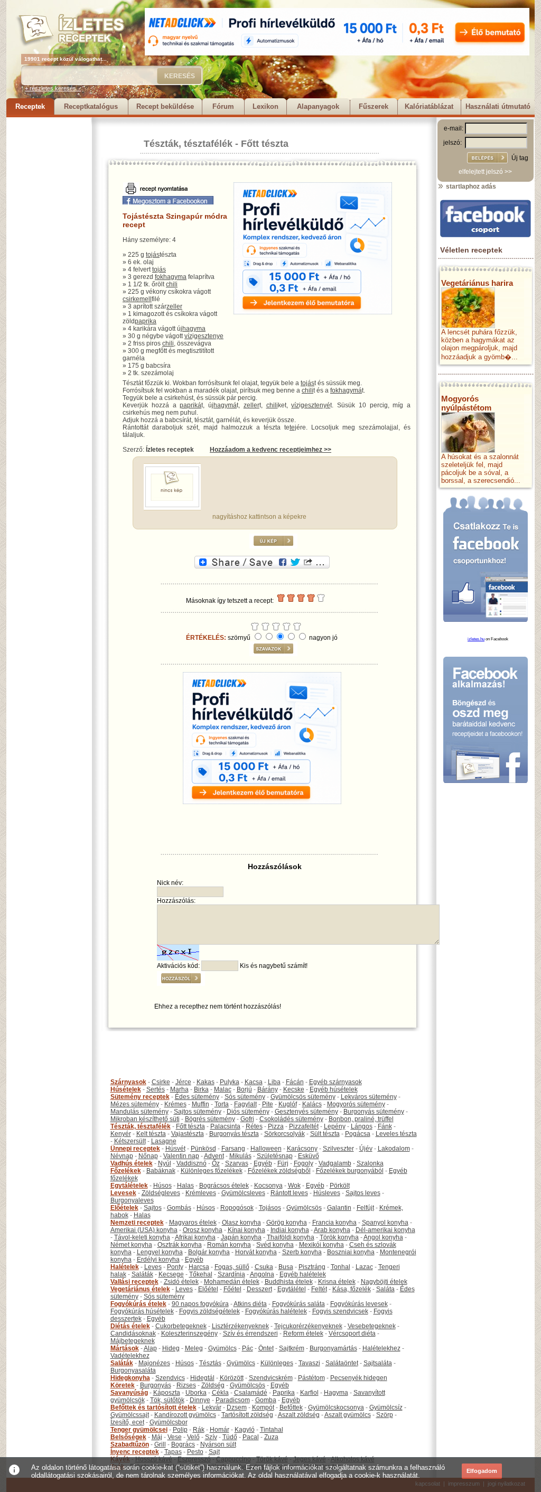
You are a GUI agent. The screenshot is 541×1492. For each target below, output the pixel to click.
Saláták (142, 1274)
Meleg (194, 1348)
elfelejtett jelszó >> (485, 171)
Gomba (265, 1400)
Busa (285, 1267)
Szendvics (170, 1378)
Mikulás (240, 1156)
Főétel (232, 1289)
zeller (174, 306)
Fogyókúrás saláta (298, 1304)
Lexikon (265, 106)
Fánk (385, 1126)
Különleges (276, 1363)
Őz (216, 1163)
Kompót (263, 1407)
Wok (294, 1185)
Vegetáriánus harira (477, 282)
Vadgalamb (335, 1163)
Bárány (267, 1089)
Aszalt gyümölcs (347, 1415)
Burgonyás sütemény (373, 1111)
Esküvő (308, 1156)
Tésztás (210, 1363)
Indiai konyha (289, 1230)
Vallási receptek (134, 1281)
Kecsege (171, 1274)
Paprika (284, 1392)
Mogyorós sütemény (356, 1104)
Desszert (259, 1289)
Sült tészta (325, 1133)
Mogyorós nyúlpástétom (466, 403)
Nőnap (148, 1156)
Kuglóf (287, 1104)
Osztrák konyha (179, 1244)
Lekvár (211, 1407)
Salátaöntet (341, 1363)
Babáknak (160, 1170)
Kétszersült (130, 1141)
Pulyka (229, 1082)
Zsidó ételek (181, 1281)
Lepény (335, 1126)
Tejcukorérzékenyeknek (308, 1326)
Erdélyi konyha (158, 1259)
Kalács (312, 1104)
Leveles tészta (396, 1133)
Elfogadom (482, 1471)
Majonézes (154, 1363)
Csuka (264, 1267)
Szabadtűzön (129, 1444)
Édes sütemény (197, 1097)
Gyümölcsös (304, 1207)
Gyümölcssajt (129, 1415)
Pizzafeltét (304, 1126)
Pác (247, 1348)
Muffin (200, 1104)
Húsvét (175, 1148)
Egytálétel (291, 1289)
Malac (222, 1089)
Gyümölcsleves (243, 1193)
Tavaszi (309, 1363)
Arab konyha (332, 1230)
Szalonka (370, 1163)
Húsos (162, 1185)
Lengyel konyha (160, 1252)
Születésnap (275, 1156)
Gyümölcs (222, 1348)
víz (188, 336)
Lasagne (163, 1141)
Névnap (121, 1156)
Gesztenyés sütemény (306, 1111)
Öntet (266, 1348)
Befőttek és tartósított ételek (153, 1407)
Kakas (205, 1082)
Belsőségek (128, 1437)
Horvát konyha (256, 1252)
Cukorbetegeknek (181, 1326)
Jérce (183, 1082)
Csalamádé (250, 1392)
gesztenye (208, 336)
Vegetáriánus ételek (140, 1289)
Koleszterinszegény (189, 1333)
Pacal (250, 1437)
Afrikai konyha (195, 1237)
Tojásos (270, 1207)
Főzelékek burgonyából (350, 1170)
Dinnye (200, 1400)
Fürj (282, 1163)
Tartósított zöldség (247, 1415)
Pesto (195, 1452)
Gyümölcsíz (386, 1407)
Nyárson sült (218, 1444)
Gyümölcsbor (169, 1422)
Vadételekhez (130, 1355)
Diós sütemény (248, 1111)
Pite (267, 1104)
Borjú (244, 1089)
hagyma (194, 328)
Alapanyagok (318, 106)
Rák (198, 1429)
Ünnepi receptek (135, 1148)
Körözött (232, 1378)
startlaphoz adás (470, 186)
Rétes (254, 1126)
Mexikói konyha (321, 1244)
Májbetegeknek (132, 1341)
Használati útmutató (497, 106)
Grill (160, 1444)
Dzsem (237, 1407)
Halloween (266, 1148)
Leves (153, 1267)
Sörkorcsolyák (284, 1133)
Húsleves (326, 1193)
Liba (274, 1082)
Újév (365, 1148)
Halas (185, 1185)
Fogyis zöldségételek (209, 1311)
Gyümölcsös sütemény (302, 1097)
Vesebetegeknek (372, 1326)
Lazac (364, 1267)
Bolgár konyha (209, 1252)
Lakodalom (394, 1148)
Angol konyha (383, 1237)
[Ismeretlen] (172, 505)
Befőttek (291, 1407)
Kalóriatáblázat (429, 106)
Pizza (276, 1126)
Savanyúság (129, 1392)
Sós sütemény (245, 1097)
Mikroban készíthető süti (145, 1119)
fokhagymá (346, 390)
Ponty (175, 1267)
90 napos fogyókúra (200, 1304)
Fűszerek (373, 106)
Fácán (295, 1082)
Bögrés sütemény (210, 1119)
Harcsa (199, 1267)
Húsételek (125, 1089)
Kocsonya (268, 1185)
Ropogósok (237, 1207)
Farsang (233, 1148)
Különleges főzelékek (211, 1170)
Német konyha (131, 1244)
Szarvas (236, 1163)
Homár (219, 1429)
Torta (221, 1104)
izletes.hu (476, 639)
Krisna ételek (337, 1281)
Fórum (223, 106)
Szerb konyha (302, 1252)
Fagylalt (245, 1104)
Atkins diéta (250, 1304)
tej (293, 427)
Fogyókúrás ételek (138, 1304)
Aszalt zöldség (299, 1415)
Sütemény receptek (140, 1097)
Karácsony (302, 1148)
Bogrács (183, 1444)
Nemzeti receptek (137, 1222)
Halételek (124, 1267)
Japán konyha (241, 1237)
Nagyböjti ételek (384, 1281)
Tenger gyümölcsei (138, 1429)
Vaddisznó (191, 1163)
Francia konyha (334, 1222)
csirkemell (137, 299)
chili (172, 284)
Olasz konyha (241, 1222)
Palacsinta (225, 1126)
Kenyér (120, 1133)
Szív (211, 1437)
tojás (153, 254)
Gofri (247, 1119)
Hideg (171, 1348)
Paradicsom (233, 1400)
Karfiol (309, 1392)
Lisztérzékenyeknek (240, 1326)
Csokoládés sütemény (291, 1119)
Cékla (220, 1392)
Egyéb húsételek (334, 1089)
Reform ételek (303, 1333)
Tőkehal (200, 1274)
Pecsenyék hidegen (358, 1378)
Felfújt (365, 1207)
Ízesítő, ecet (127, 1422)
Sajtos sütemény (197, 1111)
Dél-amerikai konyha (385, 1230)
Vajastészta (187, 1133)
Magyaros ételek (193, 1222)
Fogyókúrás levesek (359, 1304)
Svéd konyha (275, 1244)
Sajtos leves (363, 1193)
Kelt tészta (151, 1133)
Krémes (175, 1104)
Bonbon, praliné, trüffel (361, 1119)
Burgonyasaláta (133, 1370)
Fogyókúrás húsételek (142, 1311)
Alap (150, 1348)
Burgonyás (155, 1385)
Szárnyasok (128, 1082)
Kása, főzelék (351, 1289)
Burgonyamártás (333, 1348)
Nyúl (164, 1163)
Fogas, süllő (231, 1267)
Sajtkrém (291, 1348)
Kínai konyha (246, 1230)
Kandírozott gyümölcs (185, 1415)
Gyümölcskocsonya (336, 1407)
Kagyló (245, 1429)
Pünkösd (203, 1148)
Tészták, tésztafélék (188, 143)
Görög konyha (286, 1222)
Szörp (384, 1415)
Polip (180, 1429)
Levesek (123, 1193)
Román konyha (229, 1244)
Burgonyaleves (132, 1200)
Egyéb (263, 1163)
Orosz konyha (202, 1230)
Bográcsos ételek (224, 1185)
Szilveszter (338, 1148)
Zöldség (213, 1385)
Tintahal (271, 1429)
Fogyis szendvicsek (340, 1311)
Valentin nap (181, 1156)
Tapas (173, 1452)
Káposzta (166, 1392)
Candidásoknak (133, 1333)
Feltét (319, 1289)
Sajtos (153, 1207)
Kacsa (254, 1082)
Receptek (30, 106)
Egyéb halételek (302, 1274)
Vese (174, 1437)
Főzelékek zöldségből (279, 1170)
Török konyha (339, 1237)
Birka (201, 1089)
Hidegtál (202, 1378)
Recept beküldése (165, 106)
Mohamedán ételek (231, 1281)
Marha (179, 1089)
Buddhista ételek (289, 1281)
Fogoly (303, 1163)
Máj (157, 1437)
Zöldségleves (161, 1193)
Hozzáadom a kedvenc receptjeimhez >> (270, 449)
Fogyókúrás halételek (276, 1311)
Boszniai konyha (351, 1252)
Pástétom (311, 1378)
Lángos (361, 1126)
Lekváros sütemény (369, 1097)
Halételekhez (381, 1348)
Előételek (124, 1207)
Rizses (186, 1385)
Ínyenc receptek (134, 1452)
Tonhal (340, 1267)
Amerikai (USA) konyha (144, 1230)
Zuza (271, 1437)
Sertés (155, 1089)
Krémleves (200, 1193)
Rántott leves (289, 1193)
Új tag (519, 158)
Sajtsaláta (377, 1363)
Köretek (122, 1385)
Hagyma (336, 1392)
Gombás (179, 1207)
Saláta (385, 1289)
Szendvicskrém (271, 1378)
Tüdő (229, 1437)
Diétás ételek (130, 1326)
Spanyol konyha (385, 1222)
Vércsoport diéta (352, 1333)
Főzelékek (125, 1170)
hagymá (225, 405)
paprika (145, 321)
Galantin (339, 1207)
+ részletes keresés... (53, 88)
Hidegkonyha (130, 1378)
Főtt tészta (264, 143)
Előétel (208, 1289)
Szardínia (231, 1274)
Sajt (214, 1452)
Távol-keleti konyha (142, 1237)
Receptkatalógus (91, 106)
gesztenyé (315, 405)
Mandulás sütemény (139, 1111)
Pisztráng (312, 1267)
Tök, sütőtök (167, 1400)
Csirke (161, 1082)
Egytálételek (129, 1185)
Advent (214, 1156)
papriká (190, 405)
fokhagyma (170, 277)
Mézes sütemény (134, 1104)
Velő (193, 1437)
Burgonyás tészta (234, 1133)
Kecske (293, 1089)
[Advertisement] (48, 275)
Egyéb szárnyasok (335, 1082)
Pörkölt (340, 1185)
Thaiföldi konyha (290, 1237)
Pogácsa (357, 1133)
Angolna (262, 1274)
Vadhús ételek (131, 1163)
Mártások (124, 1348)
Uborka (196, 1392)
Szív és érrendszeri (250, 1333)
